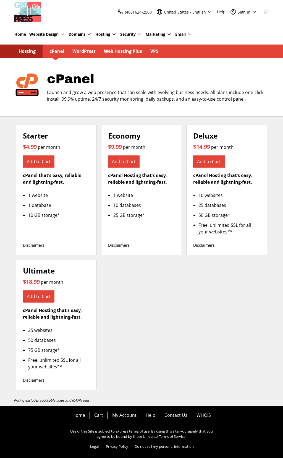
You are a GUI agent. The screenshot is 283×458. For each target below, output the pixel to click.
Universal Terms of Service (164, 436)
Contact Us (175, 415)
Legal (94, 446)
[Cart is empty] (265, 11)
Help (150, 415)
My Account (124, 415)
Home (78, 415)
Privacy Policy (117, 446)
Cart (98, 415)
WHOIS (203, 415)
